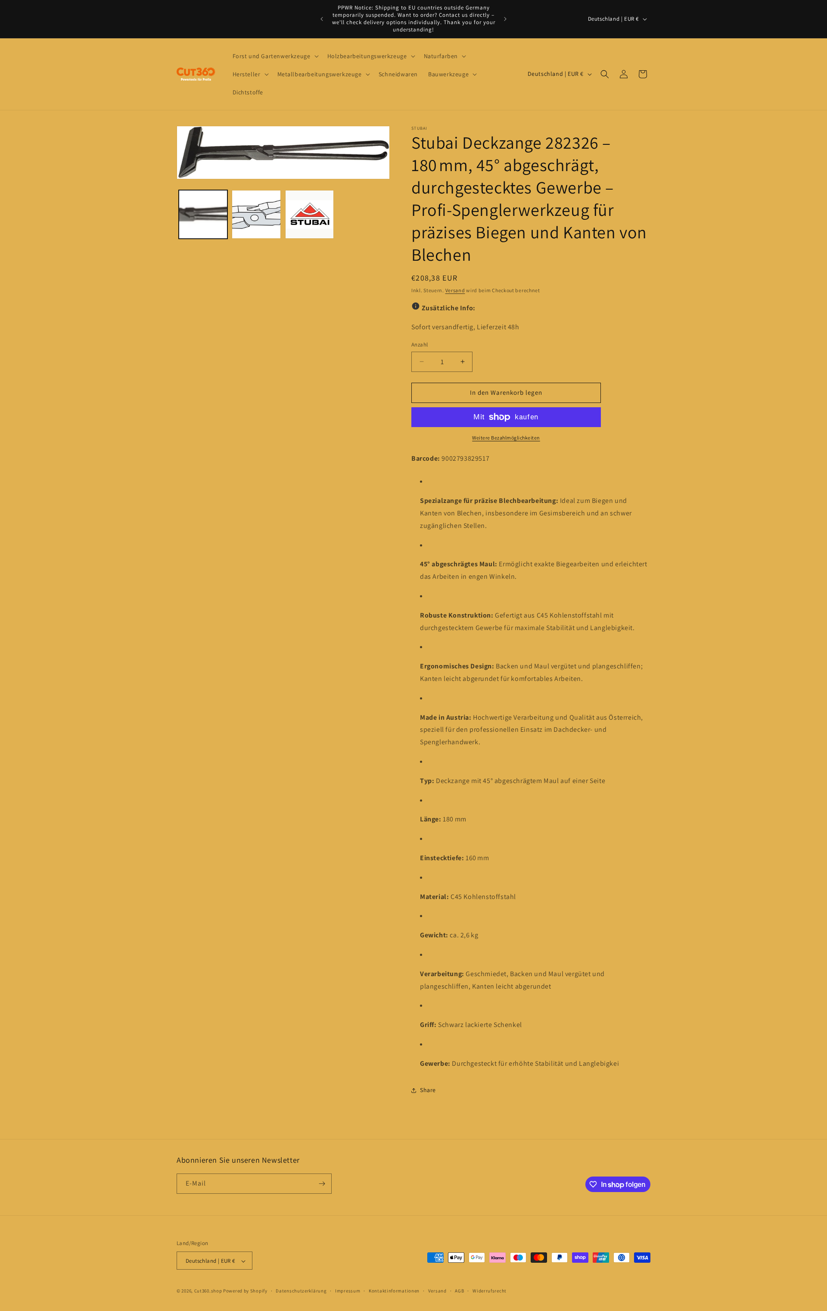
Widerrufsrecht (490, 1291)
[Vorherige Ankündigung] (321, 19)
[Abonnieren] (321, 1184)
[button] (274, 56)
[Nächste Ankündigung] (505, 19)
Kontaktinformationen (394, 1291)
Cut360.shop (208, 1291)
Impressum (347, 1291)
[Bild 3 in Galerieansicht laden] (309, 214)
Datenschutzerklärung (301, 1291)
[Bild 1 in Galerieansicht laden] (203, 214)
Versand (455, 290)
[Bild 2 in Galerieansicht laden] (256, 214)
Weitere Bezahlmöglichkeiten (506, 437)
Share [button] (428, 1090)
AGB (459, 1291)
